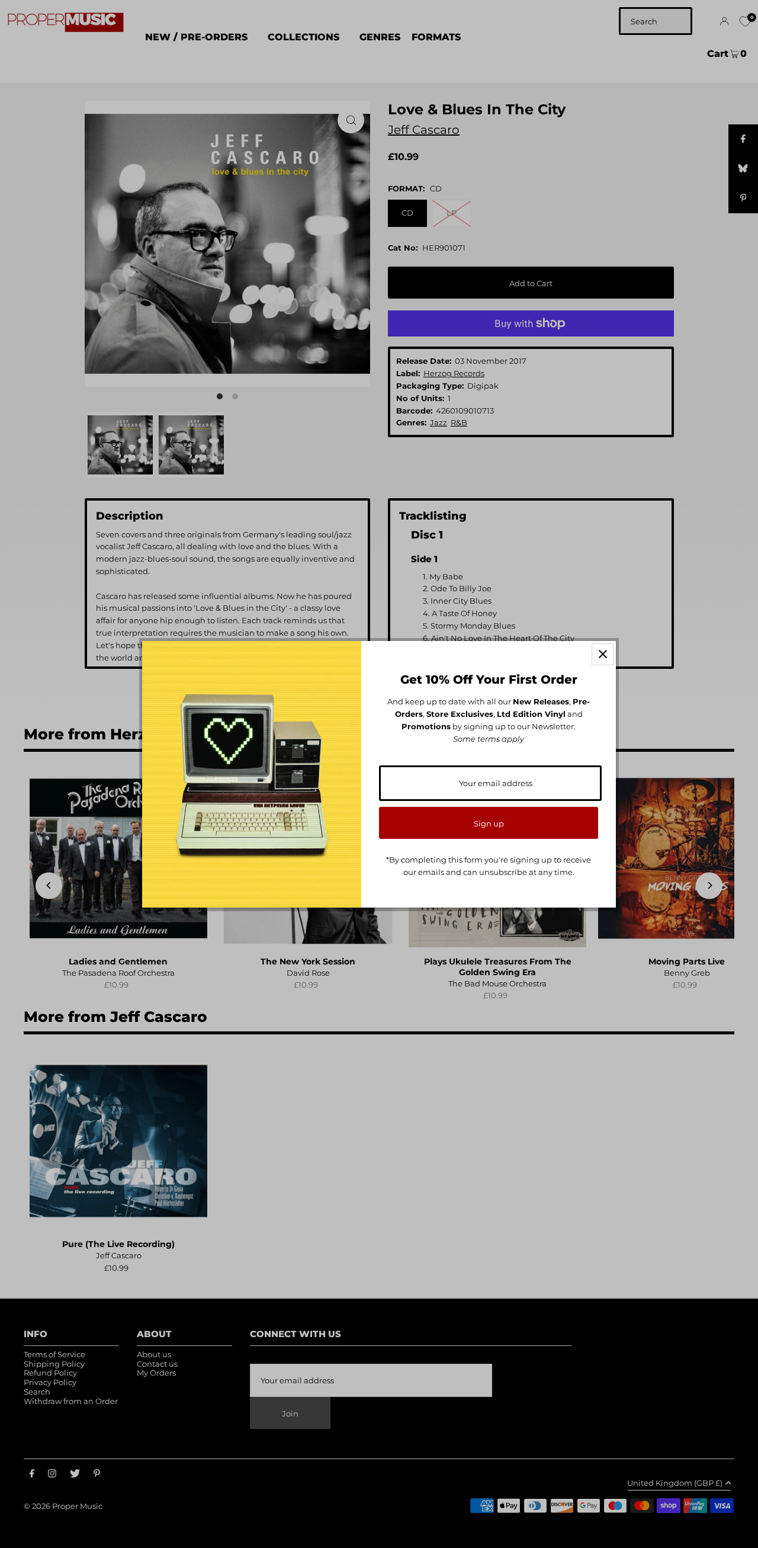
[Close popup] (602, 654)
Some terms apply (488, 738)
